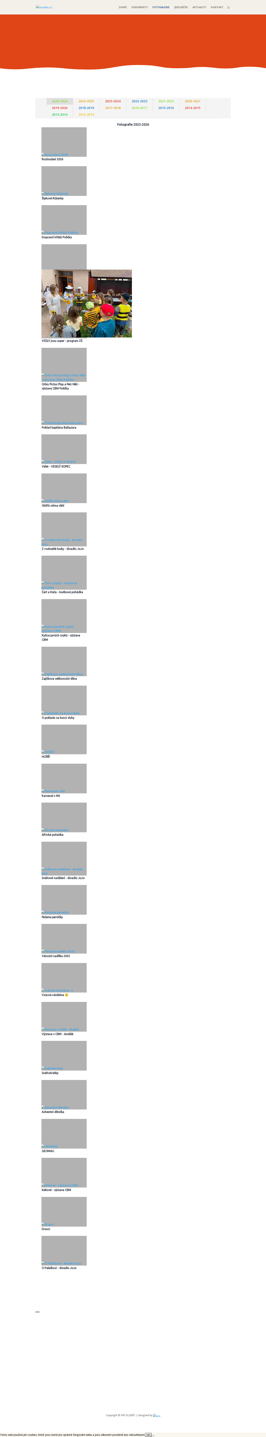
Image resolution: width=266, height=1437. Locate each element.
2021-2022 (166, 101)
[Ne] (152, 1435)
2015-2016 (166, 108)
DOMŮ (123, 7)
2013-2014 (59, 114)
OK (148, 1434)
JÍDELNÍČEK (181, 7)
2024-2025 (86, 101)
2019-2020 (59, 108)
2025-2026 (59, 101)
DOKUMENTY (140, 7)
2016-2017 (139, 108)
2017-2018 (113, 108)
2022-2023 (139, 101)
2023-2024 (113, 101)
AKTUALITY (199, 7)
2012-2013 (86, 114)
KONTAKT (217, 7)
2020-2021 (192, 101)
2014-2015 (192, 108)
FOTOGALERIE (161, 7)
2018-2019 (86, 108)
